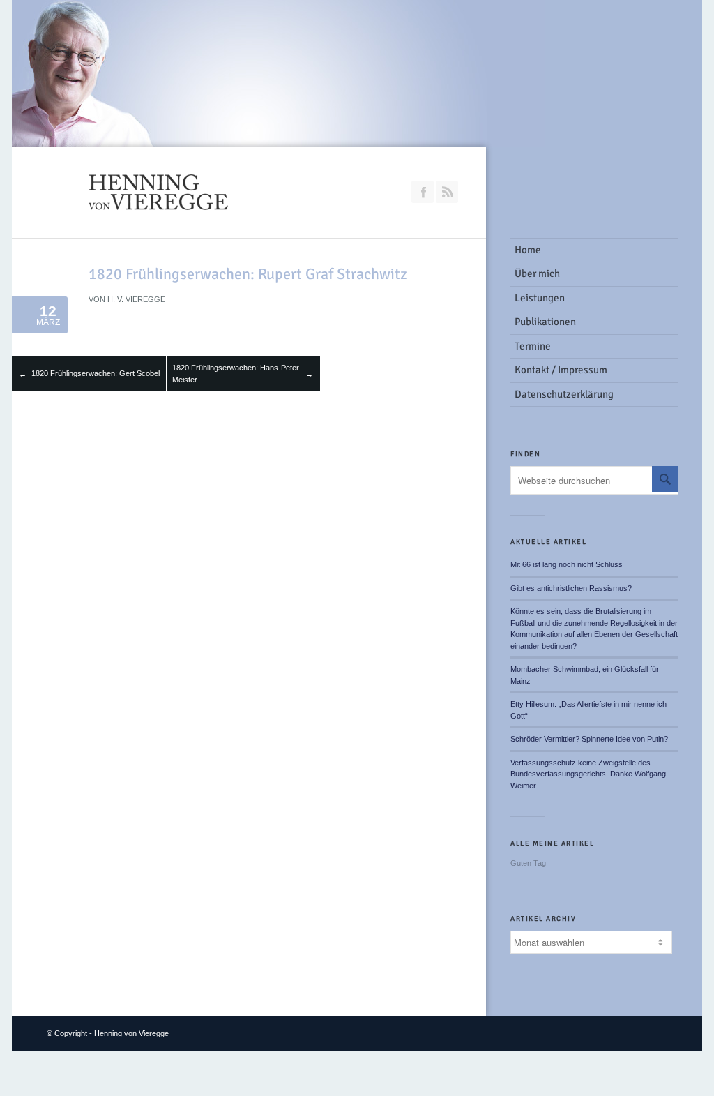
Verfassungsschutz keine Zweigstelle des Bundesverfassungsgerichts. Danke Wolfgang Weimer (588, 774)
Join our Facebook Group (422, 192)
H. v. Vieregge (136, 299)
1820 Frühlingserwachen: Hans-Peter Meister (235, 373)
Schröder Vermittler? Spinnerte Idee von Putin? (589, 739)
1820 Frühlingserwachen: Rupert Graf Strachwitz (248, 273)
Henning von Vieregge (131, 1033)
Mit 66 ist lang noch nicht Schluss (566, 564)
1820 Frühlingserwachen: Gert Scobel (95, 373)
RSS (447, 192)
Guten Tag (528, 863)
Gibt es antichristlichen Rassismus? (571, 588)
